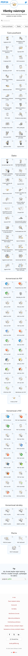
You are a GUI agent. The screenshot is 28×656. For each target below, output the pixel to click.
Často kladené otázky (14, 601)
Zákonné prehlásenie (14, 618)
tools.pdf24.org (14, 643)
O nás (14, 597)
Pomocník (14, 605)
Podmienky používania (14, 622)
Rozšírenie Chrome (14, 613)
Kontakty (14, 609)
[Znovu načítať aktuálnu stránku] (14, 4)
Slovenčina (15, 639)
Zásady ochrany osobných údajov (14, 626)
